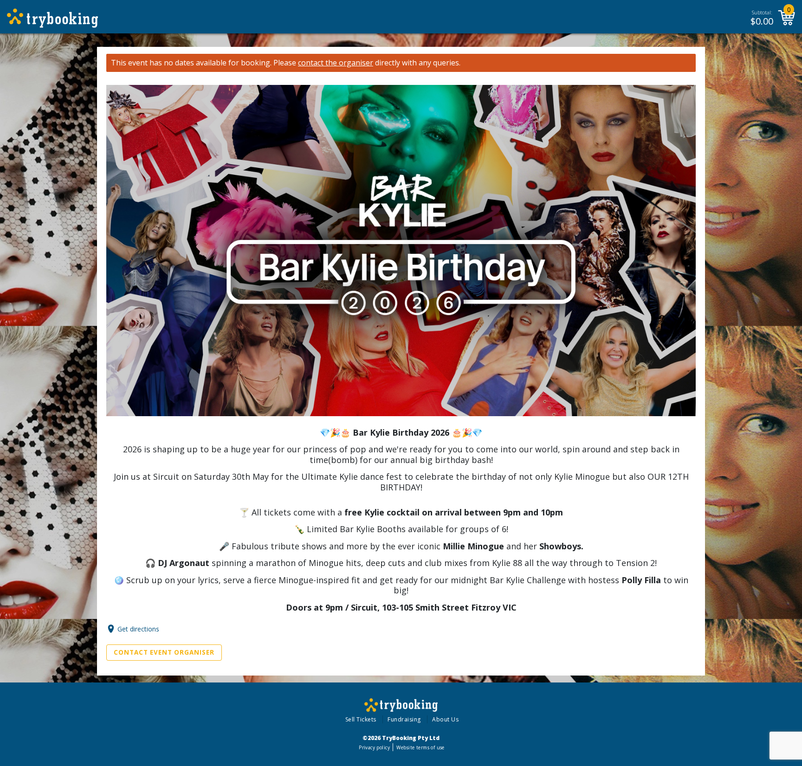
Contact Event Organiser (164, 652)
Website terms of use (420, 747)
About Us (445, 719)
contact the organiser (335, 62)
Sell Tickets (360, 719)
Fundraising (404, 719)
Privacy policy (374, 747)
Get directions (138, 628)
